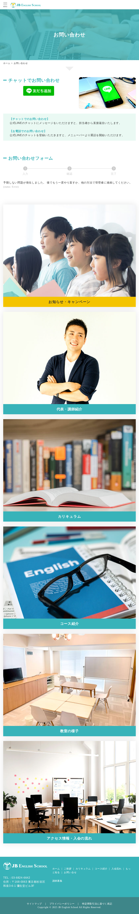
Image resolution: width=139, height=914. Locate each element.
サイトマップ (34, 903)
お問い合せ (70, 872)
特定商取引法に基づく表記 (97, 903)
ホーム (56, 868)
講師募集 (57, 880)
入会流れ (117, 868)
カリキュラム (83, 868)
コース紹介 (101, 868)
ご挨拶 (67, 868)
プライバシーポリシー (62, 903)
